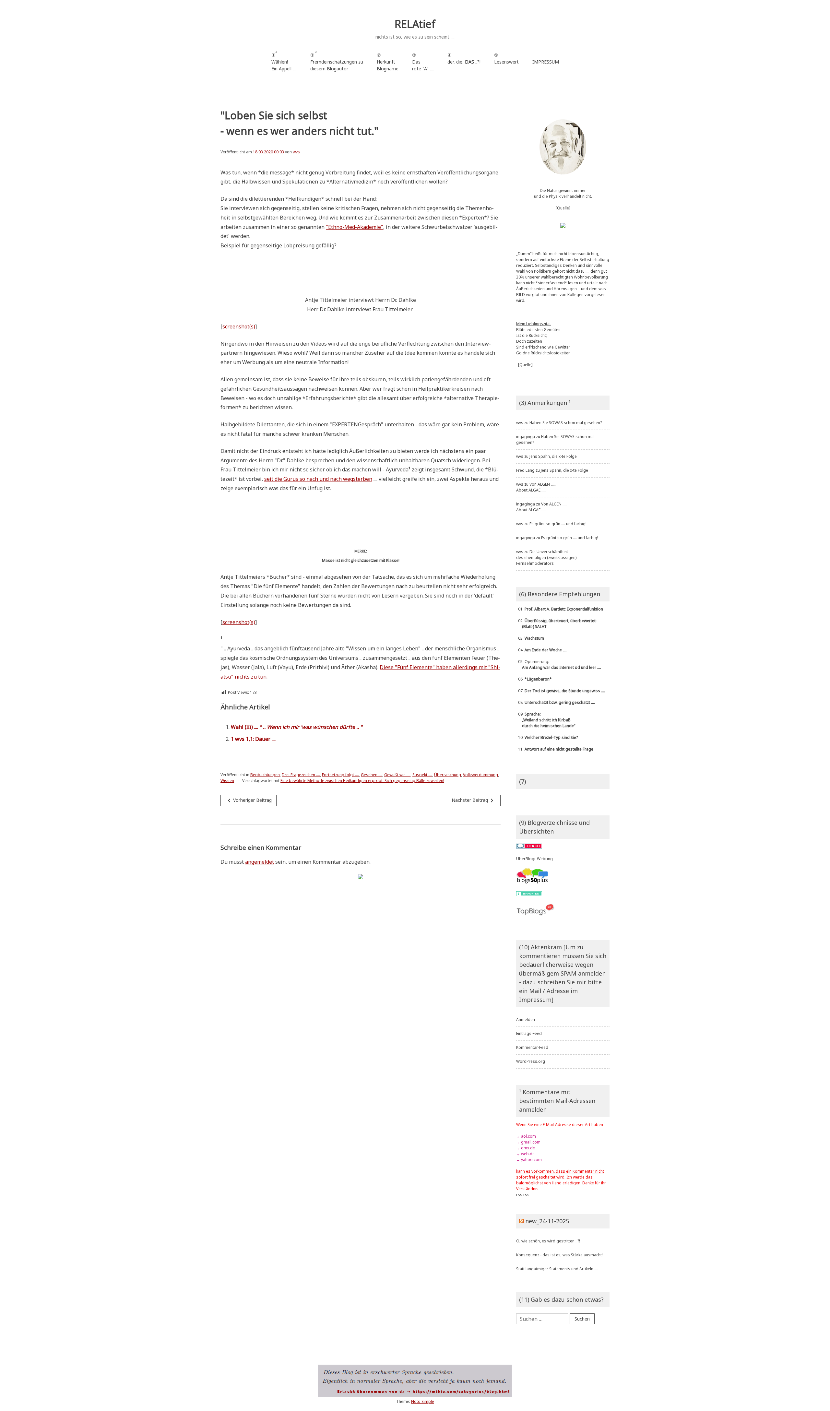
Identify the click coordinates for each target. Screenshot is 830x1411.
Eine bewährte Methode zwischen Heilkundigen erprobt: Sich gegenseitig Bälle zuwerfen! (362, 780)
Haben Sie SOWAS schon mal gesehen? (565, 422)
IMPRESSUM (545, 62)
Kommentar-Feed (532, 1047)
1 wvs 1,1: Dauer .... (253, 738)
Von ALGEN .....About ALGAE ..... (536, 487)
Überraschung (447, 774)
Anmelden (525, 1019)
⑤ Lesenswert (506, 58)
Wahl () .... (296, 726)
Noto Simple (422, 1401)
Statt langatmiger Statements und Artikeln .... (557, 1269)
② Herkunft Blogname (387, 62)
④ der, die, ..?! (463, 62)
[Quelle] (563, 208)
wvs (296, 152)
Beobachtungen (265, 774)
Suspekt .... (422, 774)
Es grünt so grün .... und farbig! (558, 524)
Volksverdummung (480, 774)
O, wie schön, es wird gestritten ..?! (548, 1241)
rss (519, 1194)
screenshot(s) (238, 326)
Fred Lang (525, 470)
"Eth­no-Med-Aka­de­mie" (354, 227)
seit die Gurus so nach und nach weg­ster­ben (318, 478)
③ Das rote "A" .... (423, 62)
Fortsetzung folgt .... (340, 774)
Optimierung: (558, 664)
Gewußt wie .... (397, 774)
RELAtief (415, 24)
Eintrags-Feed (529, 1033)
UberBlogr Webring (534, 858)
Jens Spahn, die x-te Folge (553, 456)
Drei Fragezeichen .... (301, 774)
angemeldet (259, 861)
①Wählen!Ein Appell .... (284, 60)
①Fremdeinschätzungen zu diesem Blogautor (336, 60)
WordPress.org (530, 1061)
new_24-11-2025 (547, 1221)
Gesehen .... (371, 774)
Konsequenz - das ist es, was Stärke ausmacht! (559, 1255)
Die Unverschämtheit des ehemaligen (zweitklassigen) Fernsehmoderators (546, 557)
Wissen (227, 780)
